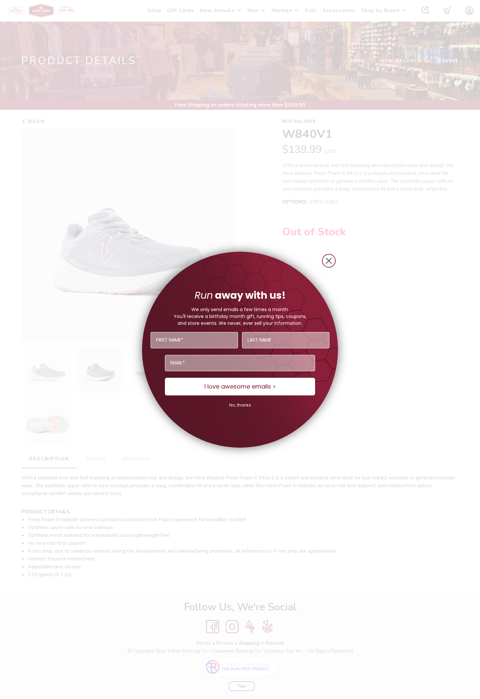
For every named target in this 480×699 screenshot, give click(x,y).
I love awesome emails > (240, 386)
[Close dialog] (328, 260)
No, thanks (240, 405)
